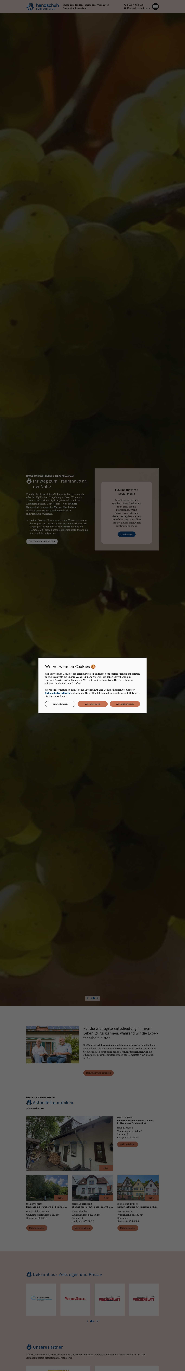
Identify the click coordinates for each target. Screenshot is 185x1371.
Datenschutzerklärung (58, 693)
